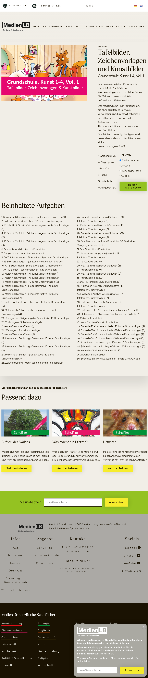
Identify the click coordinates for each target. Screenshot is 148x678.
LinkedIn (130, 555)
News (109, 26)
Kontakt (16, 562)
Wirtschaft (46, 665)
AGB (16, 547)
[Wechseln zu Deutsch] (135, 6)
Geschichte (9, 637)
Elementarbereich (14, 630)
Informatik (9, 644)
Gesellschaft (47, 637)
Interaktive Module (45, 555)
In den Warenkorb (133, 186)
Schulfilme (45, 547)
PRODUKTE (56, 26)
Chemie (79, 623)
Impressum (16, 555)
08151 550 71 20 (17, 6)
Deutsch (116, 623)
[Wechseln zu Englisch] (141, 6)
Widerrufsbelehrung (16, 589)
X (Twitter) (130, 571)
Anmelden (116, 502)
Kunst (42, 644)
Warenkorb (136, 26)
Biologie (44, 623)
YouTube (130, 563)
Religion (44, 658)
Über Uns (39, 26)
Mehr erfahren (16, 468)
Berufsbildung (11, 623)
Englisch (44, 630)
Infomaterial (94, 26)
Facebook (130, 547)
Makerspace (74, 26)
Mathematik (10, 651)
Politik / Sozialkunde (16, 658)
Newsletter (30, 502)
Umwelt (6, 665)
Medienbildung (49, 651)
